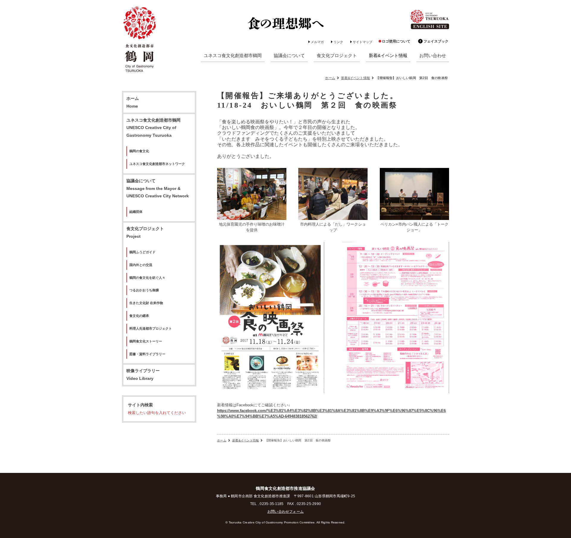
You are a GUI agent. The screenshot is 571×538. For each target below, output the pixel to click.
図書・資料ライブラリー (147, 354)
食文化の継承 (139, 315)
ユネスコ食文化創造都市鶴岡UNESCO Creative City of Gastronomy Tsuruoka (153, 128)
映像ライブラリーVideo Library (143, 375)
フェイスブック (435, 41)
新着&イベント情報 (355, 78)
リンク (338, 42)
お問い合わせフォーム (285, 511)
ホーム (330, 78)
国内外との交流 (140, 265)
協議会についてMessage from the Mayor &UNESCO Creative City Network (157, 189)
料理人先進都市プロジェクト (150, 328)
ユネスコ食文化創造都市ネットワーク (157, 164)
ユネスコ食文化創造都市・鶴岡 (140, 40)
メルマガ (317, 42)
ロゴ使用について (396, 41)
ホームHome (132, 102)
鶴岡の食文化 (139, 151)
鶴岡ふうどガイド (142, 252)
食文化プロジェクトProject (145, 232)
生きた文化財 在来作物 (146, 303)
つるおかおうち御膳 (144, 290)
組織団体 (135, 211)
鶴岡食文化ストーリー (145, 341)
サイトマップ (362, 42)
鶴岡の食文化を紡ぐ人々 (147, 277)
